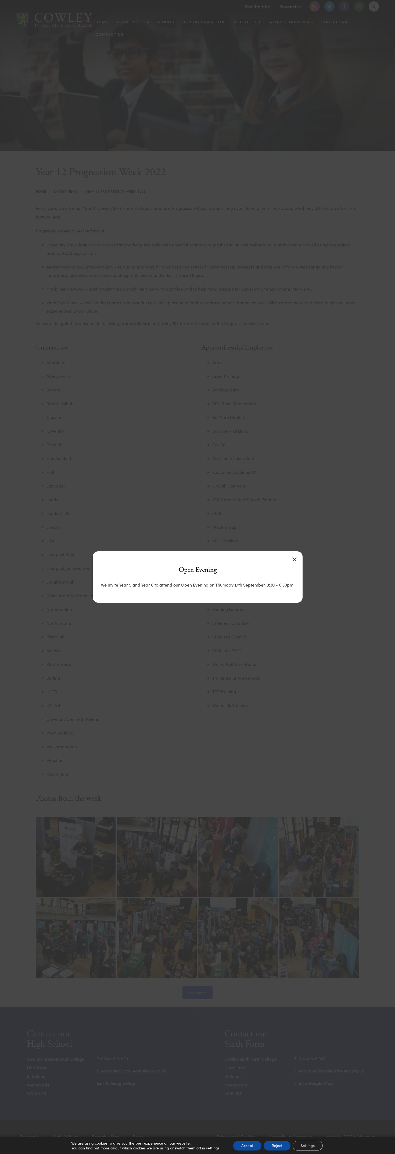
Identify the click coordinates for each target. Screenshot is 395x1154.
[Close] (294, 559)
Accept (247, 1145)
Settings (308, 1145)
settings (213, 1148)
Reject (277, 1145)
